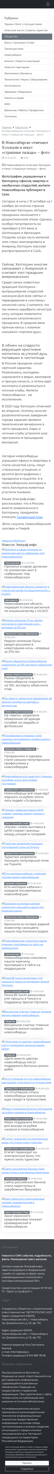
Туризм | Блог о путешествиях (23, 24)
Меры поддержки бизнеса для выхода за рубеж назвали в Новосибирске (25, 1125)
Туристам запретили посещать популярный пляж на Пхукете (26, 860)
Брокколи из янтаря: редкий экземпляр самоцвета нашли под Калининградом (27, 927)
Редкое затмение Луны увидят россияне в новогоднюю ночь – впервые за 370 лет (27, 646)
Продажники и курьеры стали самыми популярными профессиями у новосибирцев (27, 761)
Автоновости (12, 85)
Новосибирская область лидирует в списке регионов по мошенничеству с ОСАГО (27, 607)
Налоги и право (14, 98)
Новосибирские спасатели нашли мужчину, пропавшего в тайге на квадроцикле (25, 963)
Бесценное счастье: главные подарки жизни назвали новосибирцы (26, 1028)
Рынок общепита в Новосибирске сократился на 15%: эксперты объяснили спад (26, 683)
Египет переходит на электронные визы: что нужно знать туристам (22, 1155)
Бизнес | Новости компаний (22, 61)
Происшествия (13, 48)
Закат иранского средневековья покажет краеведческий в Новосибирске (23, 1221)
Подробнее (27, 1469)
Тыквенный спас (30, 517)
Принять (27, 1463)
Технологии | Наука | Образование (25, 79)
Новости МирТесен (14, 540)
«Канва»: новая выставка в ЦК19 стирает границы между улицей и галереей (24, 830)
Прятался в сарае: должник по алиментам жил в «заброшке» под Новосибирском (25, 572)
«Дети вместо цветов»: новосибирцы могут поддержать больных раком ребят (26, 1064)
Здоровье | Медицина (18, 91)
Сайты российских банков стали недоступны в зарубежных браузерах (25, 1185)
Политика (10, 116)
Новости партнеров (16, 67)
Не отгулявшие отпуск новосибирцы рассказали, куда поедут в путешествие (25, 1095)
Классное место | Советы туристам (26, 30)
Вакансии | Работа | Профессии (24, 110)
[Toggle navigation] (48, 4)
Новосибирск (12, 55)
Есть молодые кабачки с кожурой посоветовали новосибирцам (23, 890)
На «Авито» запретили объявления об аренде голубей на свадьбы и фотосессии (22, 721)
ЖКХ (7, 104)
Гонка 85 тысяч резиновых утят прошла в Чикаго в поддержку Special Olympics (26, 998)
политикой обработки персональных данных (25, 1454)
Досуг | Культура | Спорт (19, 42)
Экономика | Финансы (18, 73)
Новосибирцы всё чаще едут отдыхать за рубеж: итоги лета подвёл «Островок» (26, 797)
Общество (10, 36)
